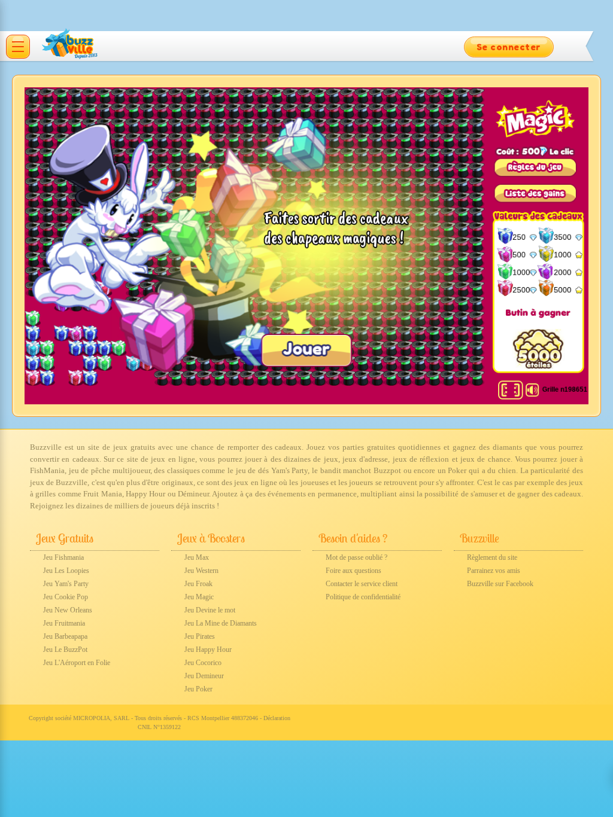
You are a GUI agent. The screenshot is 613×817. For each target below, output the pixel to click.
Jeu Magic (199, 597)
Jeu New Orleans (67, 610)
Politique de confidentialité (363, 597)
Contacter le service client (361, 584)
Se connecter (509, 47)
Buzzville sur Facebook (500, 584)
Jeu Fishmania (63, 557)
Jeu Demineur (204, 676)
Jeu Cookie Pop (65, 597)
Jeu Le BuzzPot (65, 649)
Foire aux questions (353, 570)
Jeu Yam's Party (66, 584)
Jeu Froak (198, 584)
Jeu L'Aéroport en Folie (76, 663)
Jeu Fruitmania (64, 623)
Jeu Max (196, 557)
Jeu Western (201, 570)
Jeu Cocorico (202, 663)
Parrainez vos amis (493, 570)
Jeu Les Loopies (66, 570)
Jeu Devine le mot (209, 610)
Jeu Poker (198, 689)
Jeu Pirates (199, 636)
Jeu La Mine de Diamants (220, 623)
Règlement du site (492, 557)
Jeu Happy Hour (208, 649)
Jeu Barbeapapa (65, 636)
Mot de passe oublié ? (356, 557)
